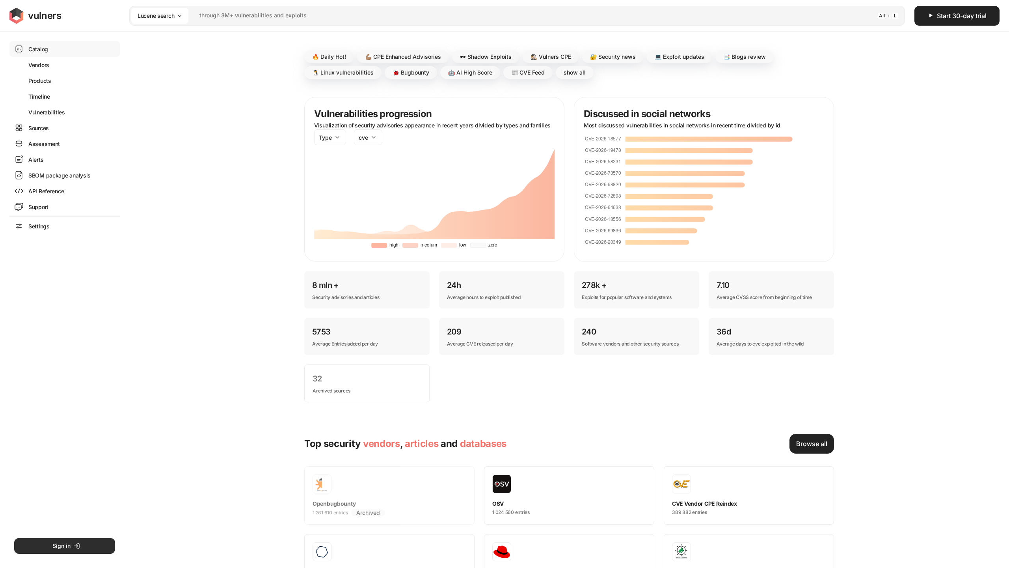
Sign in (61, 545)
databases (483, 443)
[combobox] (507, 15)
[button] (329, 56)
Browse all (811, 444)
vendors (381, 443)
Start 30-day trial (962, 16)
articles (421, 443)
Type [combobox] (325, 137)
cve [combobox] (363, 137)
